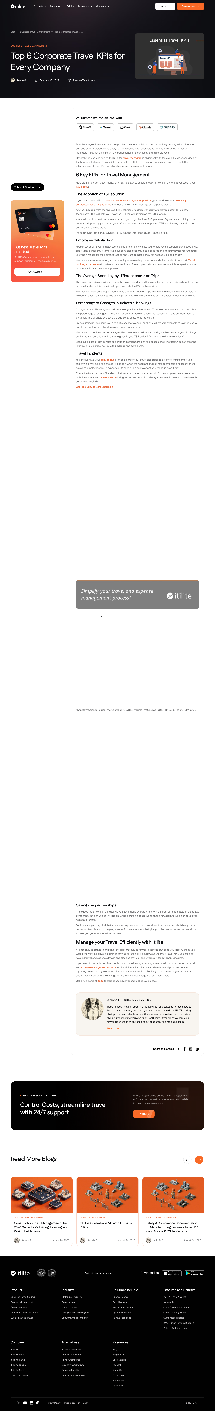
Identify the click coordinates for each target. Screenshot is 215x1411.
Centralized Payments (174, 1312)
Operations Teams (122, 1312)
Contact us (118, 1375)
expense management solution (98, 967)
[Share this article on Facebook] (185, 1049)
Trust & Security (72, 1402)
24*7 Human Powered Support (178, 1323)
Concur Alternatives (72, 1354)
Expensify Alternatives (73, 1365)
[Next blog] (199, 1159)
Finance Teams (120, 1297)
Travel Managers (121, 1302)
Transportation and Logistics (76, 1312)
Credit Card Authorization (176, 1307)
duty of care (108, 359)
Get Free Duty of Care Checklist (94, 386)
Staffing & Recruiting (72, 1297)
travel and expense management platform (128, 200)
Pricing (70, 6)
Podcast (117, 1365)
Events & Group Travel (22, 1317)
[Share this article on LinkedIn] (191, 1049)
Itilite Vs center (18, 1370)
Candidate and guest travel (25, 1312)
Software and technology (75, 1317)
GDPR (86, 1402)
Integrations (118, 1354)
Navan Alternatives (71, 1349)
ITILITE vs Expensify (21, 1375)
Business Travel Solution (23, 1297)
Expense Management (22, 1302)
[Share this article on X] (178, 1049)
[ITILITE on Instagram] (38, 1403)
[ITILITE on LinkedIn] (31, 1403)
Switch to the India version (98, 1273)
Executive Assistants (123, 1307)
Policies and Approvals (175, 1328)
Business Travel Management (35, 31)
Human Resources (122, 1317)
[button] (40, 6)
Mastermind (169, 1302)
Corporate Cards (19, 1307)
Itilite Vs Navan (18, 1354)
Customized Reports (173, 1317)
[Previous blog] (187, 1159)
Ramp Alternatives (71, 1359)
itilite (101, 981)
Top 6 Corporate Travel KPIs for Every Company (69, 31)
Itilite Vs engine (18, 1365)
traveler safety (107, 377)
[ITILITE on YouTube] (25, 1403)
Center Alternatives (71, 1370)
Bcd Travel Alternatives (73, 1375)
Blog (13, 31)
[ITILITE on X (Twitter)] (19, 1403)
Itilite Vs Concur (18, 1349)
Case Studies (119, 1359)
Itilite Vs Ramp (18, 1359)
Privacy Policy (53, 1402)
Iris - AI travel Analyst (174, 1297)
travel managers (132, 158)
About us (117, 1370)
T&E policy (82, 186)
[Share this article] (197, 1049)
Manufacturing (69, 1307)
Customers (118, 1385)
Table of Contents (25, 187)
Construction (68, 1302)
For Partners (119, 1380)
